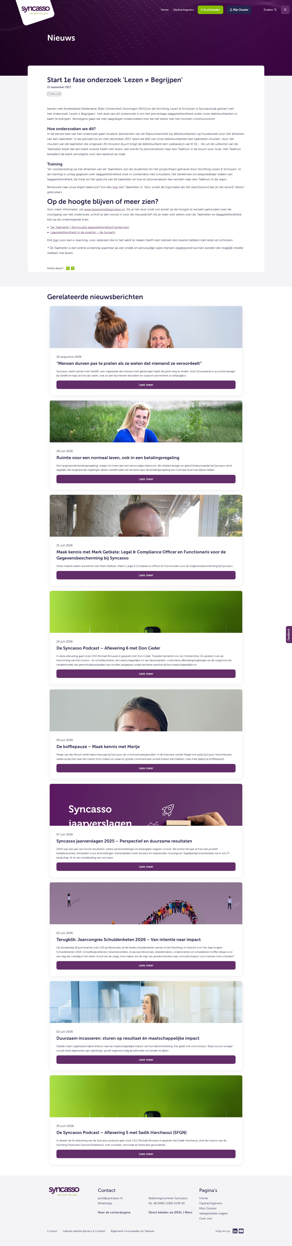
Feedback (288, 634)
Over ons (205, 1218)
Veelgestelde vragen (213, 1213)
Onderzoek (54, 93)
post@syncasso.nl (110, 1198)
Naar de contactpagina (114, 1212)
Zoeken (268, 9)
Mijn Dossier (240, 9)
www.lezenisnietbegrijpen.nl (104, 209)
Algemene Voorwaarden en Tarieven (132, 1231)
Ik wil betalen (211, 9)
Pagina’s (208, 1190)
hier (115, 187)
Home (165, 9)
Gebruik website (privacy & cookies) (84, 1231)
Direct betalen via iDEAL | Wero (170, 1212)
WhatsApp (105, 1203)
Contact (106, 1190)
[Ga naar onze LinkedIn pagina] (235, 1231)
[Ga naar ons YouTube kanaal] (241, 1231)
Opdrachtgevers (183, 9)
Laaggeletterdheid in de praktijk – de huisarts (83, 232)
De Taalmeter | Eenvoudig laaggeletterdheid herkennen (90, 227)
